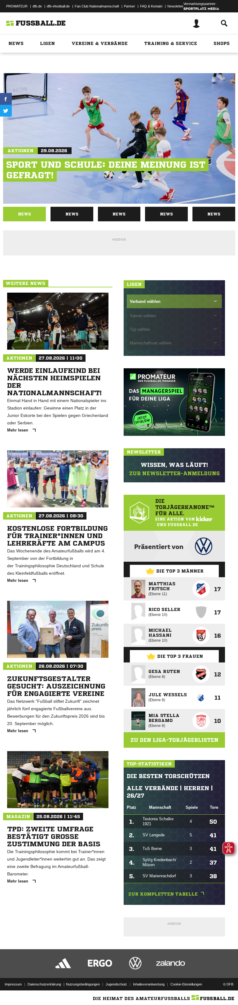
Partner (129, 6)
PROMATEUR (17, 6)
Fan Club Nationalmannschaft (97, 6)
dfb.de (37, 6)
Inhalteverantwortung (149, 984)
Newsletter (175, 6)
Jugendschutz (116, 984)
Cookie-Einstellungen (186, 984)
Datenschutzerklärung (44, 984)
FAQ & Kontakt (151, 6)
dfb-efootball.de (58, 6)
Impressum (13, 984)
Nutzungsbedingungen (83, 984)
